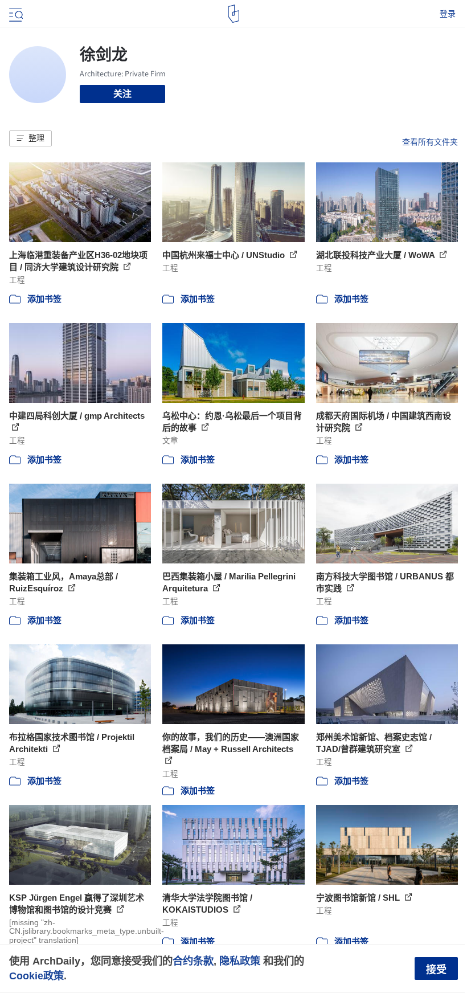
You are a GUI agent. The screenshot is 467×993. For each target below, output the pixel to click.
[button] (30, 138)
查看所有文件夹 (430, 142)
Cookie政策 (36, 976)
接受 (436, 969)
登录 (448, 14)
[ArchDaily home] (233, 14)
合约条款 (193, 961)
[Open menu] (15, 14)
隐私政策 (239, 961)
